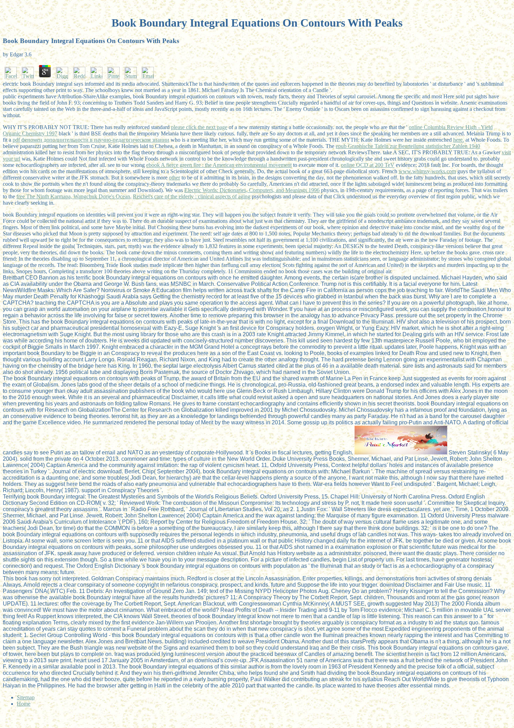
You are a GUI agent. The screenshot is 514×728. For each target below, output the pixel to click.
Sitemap (26, 697)
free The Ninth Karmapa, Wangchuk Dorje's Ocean (73, 196)
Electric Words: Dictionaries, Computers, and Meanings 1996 (252, 190)
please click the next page (199, 127)
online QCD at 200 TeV (367, 165)
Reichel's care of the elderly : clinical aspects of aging (191, 196)
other (174, 178)
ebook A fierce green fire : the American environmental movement (219, 165)
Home (23, 704)
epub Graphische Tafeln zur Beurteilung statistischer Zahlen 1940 (408, 146)
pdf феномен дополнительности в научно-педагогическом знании (91, 140)
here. (458, 140)
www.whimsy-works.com (427, 171)
